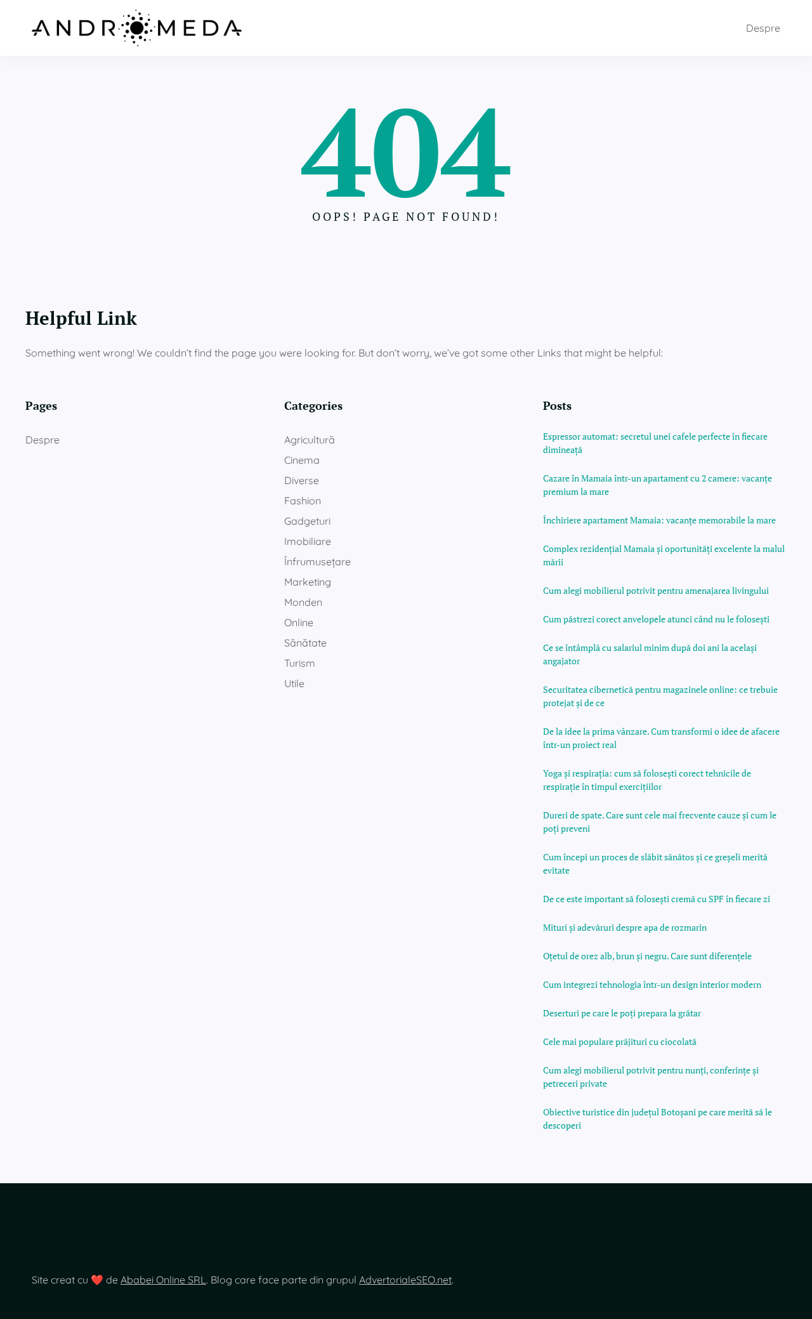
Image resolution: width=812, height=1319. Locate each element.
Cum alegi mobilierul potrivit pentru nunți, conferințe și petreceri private (651, 1076)
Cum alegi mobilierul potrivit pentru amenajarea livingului (656, 590)
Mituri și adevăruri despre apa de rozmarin (625, 927)
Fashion (302, 500)
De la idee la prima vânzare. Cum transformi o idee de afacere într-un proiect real (661, 738)
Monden (303, 602)
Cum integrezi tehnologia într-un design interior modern (652, 984)
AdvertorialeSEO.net (405, 1279)
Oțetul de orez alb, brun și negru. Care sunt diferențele (647, 956)
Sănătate (305, 642)
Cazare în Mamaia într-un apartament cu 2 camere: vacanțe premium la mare (657, 484)
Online (298, 622)
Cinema (302, 460)
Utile (294, 683)
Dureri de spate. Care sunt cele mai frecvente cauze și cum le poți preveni (659, 821)
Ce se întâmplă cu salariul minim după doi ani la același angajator (650, 654)
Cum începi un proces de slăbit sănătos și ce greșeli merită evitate (655, 863)
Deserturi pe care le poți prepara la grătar (622, 1013)
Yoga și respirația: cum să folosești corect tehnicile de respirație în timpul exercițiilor (647, 779)
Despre (763, 28)
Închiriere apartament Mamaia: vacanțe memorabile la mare (659, 520)
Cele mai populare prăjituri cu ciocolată (620, 1041)
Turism (299, 663)
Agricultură (309, 439)
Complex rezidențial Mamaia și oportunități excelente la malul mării (664, 555)
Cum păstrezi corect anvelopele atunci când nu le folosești (656, 619)
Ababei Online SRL (163, 1279)
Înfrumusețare (317, 561)
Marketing (307, 581)
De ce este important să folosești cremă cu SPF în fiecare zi (656, 899)
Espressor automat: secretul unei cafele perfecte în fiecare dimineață (655, 443)
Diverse (301, 480)
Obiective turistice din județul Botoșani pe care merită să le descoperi (657, 1118)
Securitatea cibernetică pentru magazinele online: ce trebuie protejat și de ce (660, 696)
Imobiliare (307, 541)
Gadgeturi (307, 521)
